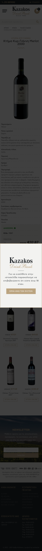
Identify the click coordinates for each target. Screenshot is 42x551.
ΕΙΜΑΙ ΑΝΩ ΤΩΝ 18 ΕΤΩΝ (21, 291)
